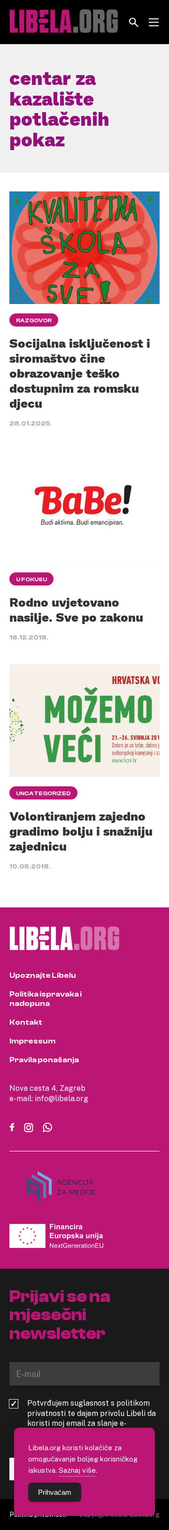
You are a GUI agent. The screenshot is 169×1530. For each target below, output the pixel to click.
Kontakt (25, 1022)
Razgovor (34, 320)
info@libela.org (61, 1098)
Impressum (32, 1041)
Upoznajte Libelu (42, 975)
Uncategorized (43, 793)
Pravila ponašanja (44, 1060)
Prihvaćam (54, 1492)
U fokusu (31, 579)
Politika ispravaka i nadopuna (45, 999)
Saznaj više (77, 1470)
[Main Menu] (153, 22)
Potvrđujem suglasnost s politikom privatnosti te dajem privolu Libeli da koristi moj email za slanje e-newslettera (91, 1418)
